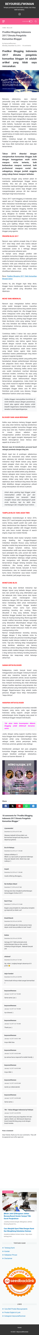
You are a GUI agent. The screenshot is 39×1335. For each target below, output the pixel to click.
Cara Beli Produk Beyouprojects (15, 1309)
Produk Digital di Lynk (12, 1312)
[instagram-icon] (19, 14)
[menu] (4, 21)
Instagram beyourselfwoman (14, 1316)
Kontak (7, 1251)
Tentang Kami (9, 1248)
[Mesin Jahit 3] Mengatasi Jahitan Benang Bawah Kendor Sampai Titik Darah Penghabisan (17, 1216)
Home (19, 1327)
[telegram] (33, 806)
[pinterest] (19, 806)
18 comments (26, 45)
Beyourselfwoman (19, 4)
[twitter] (12, 806)
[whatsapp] (26, 806)
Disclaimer (8, 1258)
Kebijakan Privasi (10, 1255)
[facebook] (5, 806)
